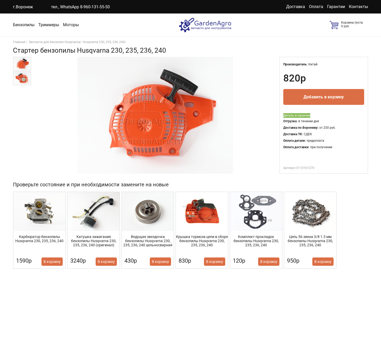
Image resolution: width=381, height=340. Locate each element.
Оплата (316, 6)
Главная (19, 42)
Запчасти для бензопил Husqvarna (54, 42)
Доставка (295, 6)
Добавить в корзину (324, 96)
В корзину (52, 262)
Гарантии (336, 6)
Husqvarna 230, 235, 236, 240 (104, 42)
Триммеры (48, 24)
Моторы (71, 24)
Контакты (358, 6)
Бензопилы (23, 24)
